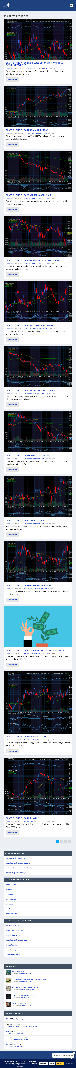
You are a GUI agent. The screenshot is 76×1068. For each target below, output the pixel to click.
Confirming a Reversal (15, 1033)
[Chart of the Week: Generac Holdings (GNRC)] (38, 366)
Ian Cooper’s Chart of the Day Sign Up (19, 868)
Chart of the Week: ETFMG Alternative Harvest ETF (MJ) (36, 650)
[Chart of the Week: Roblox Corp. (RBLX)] (38, 431)
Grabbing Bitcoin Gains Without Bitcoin (25, 987)
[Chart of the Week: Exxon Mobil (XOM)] (38, 106)
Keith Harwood (11, 899)
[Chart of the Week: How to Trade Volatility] (38, 301)
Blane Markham (11, 914)
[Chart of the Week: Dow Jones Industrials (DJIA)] (38, 236)
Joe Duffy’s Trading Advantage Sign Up (19, 863)
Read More (12, 79)
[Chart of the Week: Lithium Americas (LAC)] (38, 561)
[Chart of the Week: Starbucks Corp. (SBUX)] (38, 171)
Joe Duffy (9, 889)
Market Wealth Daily (38, 68)
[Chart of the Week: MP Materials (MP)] (38, 702)
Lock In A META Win (18, 971)
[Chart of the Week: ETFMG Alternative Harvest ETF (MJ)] (38, 626)
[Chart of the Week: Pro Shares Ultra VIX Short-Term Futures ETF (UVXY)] (38, 39)
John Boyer (9, 909)
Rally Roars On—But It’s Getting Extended (22, 1026)
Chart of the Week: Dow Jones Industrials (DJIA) (32, 260)
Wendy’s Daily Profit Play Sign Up (17, 873)
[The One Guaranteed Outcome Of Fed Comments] (8, 980)
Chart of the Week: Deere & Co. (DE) (25, 520)
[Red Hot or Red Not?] (8, 1004)
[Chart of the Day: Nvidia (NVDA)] (8, 996)
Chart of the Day (27, 68)
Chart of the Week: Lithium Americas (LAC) (29, 585)
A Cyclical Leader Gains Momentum (20, 1039)
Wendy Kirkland (11, 884)
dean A (8, 1031)
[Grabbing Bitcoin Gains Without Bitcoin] (8, 988)
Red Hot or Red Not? (19, 1003)
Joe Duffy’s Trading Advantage (16, 940)
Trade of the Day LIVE (13, 955)
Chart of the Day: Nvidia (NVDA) (23, 995)
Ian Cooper (10, 68)
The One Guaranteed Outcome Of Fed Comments (29, 979)
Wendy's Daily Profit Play (27, 989)
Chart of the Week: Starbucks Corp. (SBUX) (29, 195)
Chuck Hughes (10, 894)
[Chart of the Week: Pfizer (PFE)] (38, 786)
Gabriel (8, 1018)
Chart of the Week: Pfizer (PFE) (22, 818)
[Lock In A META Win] (8, 972)
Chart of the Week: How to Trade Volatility (30, 325)
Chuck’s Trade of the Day (14, 935)
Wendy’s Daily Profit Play (14, 930)
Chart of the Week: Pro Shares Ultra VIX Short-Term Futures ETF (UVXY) (35, 64)
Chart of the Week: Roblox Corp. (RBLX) (27, 455)
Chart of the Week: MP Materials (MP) (26, 736)
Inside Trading (11, 950)
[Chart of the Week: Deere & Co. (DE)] (38, 496)
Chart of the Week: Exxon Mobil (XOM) (27, 130)
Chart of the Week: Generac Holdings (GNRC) (30, 390)
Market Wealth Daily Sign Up (16, 858)
